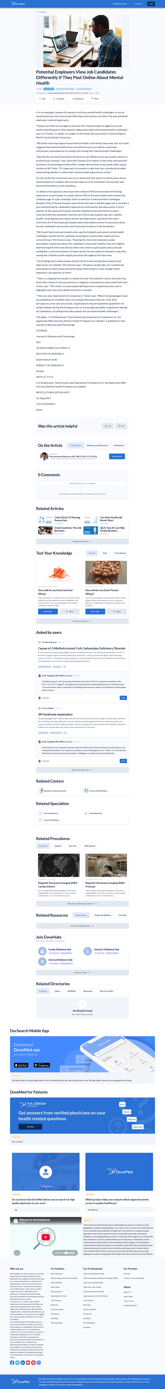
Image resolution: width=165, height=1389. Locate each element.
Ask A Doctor (56, 1300)
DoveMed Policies (130, 1305)
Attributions (119, 445)
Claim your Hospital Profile (93, 1283)
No (123, 426)
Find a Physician (57, 1274)
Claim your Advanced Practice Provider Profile (100, 1278)
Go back (42, 12)
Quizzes (92, 553)
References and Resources (97, 445)
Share (71, 611)
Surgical (58, 846)
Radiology (43, 846)
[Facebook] (12, 1363)
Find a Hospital (56, 1283)
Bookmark (79, 99)
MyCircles (54, 1305)
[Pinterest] (33, 1363)
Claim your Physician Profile (93, 1274)
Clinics (57, 991)
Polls (105, 553)
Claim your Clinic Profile (92, 1287)
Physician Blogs (57, 1323)
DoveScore (55, 1314)
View (123, 698)
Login (151, 4)
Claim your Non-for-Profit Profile (95, 1296)
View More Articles (80, 541)
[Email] (39, 1363)
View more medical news (80, 926)
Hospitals (43, 991)
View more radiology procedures (80, 904)
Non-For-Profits (106, 991)
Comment (60, 99)
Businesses (88, 991)
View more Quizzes (80, 621)
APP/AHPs (72, 991)
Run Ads (127, 1274)
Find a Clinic (55, 1287)
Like (43, 99)
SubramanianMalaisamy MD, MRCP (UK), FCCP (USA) (68, 93)
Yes (109, 426)
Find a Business (56, 1292)
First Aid (122, 915)
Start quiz (48, 611)
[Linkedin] (23, 1363)
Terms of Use (129, 1301)
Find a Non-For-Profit (59, 1296)
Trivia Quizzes (120, 553)
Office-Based (89, 846)
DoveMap (54, 1318)
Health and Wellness (103, 915)
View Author (117, 456)
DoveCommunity (57, 1309)
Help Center (128, 1296)
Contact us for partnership (134, 1278)
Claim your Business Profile (93, 1292)
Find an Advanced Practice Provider (64, 1278)
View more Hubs (80, 972)
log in (77, 483)
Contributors (75, 445)
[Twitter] (17, 1363)
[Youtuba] (28, 1363)
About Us (127, 1292)
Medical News (81, 915)
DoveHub (86, 1327)
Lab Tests (73, 846)
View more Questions (80, 770)
